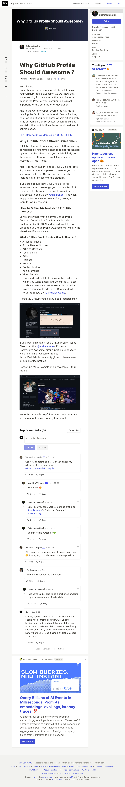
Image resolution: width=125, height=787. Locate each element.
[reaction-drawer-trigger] (6, 60)
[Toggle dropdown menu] (78, 456)
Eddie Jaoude (32, 570)
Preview (42, 447)
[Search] (12, 3)
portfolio (63, 79)
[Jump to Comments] (6, 69)
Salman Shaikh (33, 46)
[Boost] (6, 87)
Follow (107, 21)
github (24, 79)
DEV (71, 777)
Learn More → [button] (100, 186)
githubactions (36, 79)
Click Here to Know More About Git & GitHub (46, 135)
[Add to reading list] (6, 79)
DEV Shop (85, 770)
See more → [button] (27, 741)
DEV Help (72, 766)
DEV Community (25, 763)
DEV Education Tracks (57, 766)
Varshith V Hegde (34, 457)
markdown (50, 79)
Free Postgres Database (69, 770)
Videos (43, 766)
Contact (54, 770)
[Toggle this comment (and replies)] (21, 461)
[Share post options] (5, 96)
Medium (44, 51)
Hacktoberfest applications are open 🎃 (103, 157)
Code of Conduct (43, 649)
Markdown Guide (55, 292)
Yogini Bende (56, 194)
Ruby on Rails (57, 779)
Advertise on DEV (85, 766)
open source (47, 777)
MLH (94, 770)
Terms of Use (77, 773)
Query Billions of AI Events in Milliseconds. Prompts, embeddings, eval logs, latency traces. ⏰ (47, 704)
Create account (113, 3)
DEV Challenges (24, 766)
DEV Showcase (35, 770)
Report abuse (58, 649)
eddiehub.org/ (35, 513)
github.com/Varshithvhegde (39, 468)
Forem (34, 777)
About (46, 770)
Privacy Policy (64, 773)
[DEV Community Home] (5, 3)
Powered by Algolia (81, 3)
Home (13, 766)
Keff (27, 612)
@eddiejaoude (45, 346)
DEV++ (35, 766)
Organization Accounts (104, 766)
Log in (98, 3)
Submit (29, 447)
